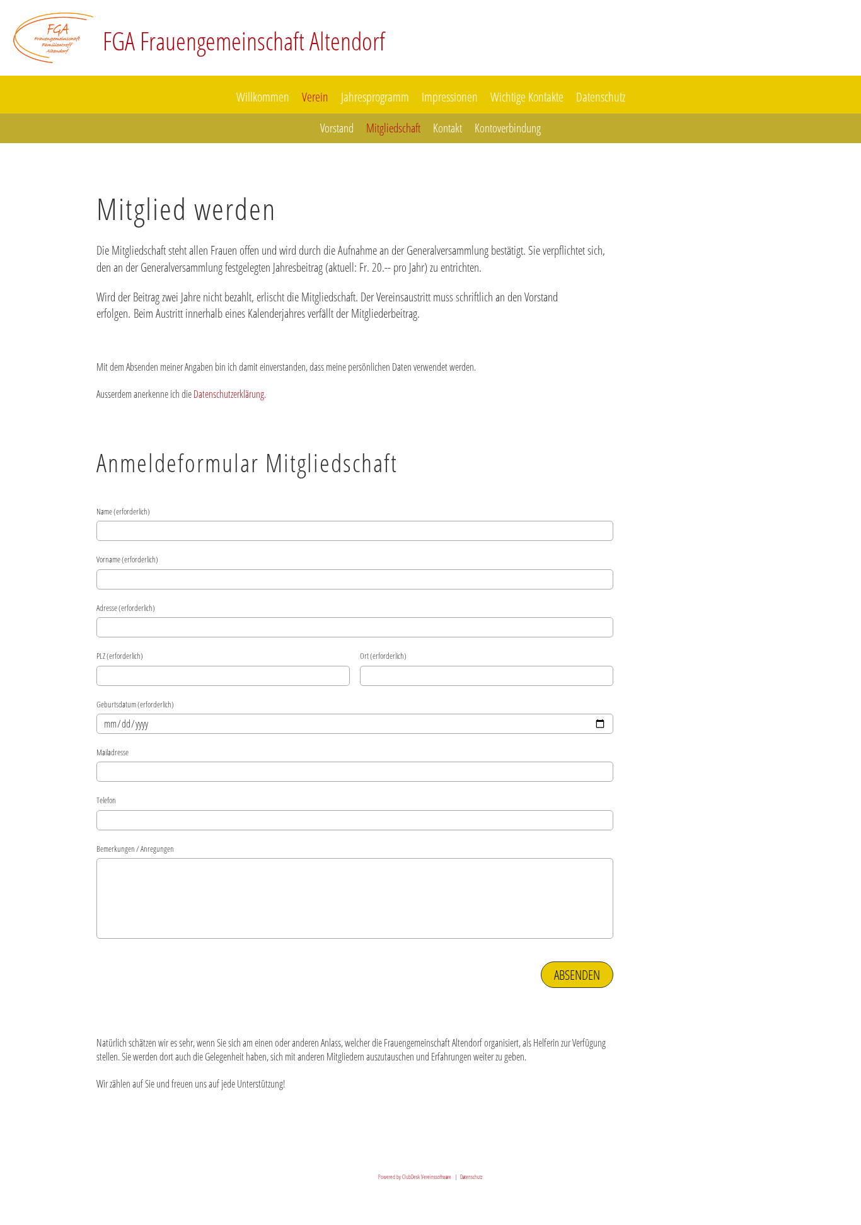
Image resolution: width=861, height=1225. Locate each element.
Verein (315, 96)
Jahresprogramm (375, 96)
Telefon (106, 800)
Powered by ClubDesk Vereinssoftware (414, 1177)
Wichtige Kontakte (526, 96)
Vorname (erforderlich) (127, 559)
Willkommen (262, 96)
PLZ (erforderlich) (119, 655)
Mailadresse (112, 752)
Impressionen (450, 96)
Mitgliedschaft (393, 128)
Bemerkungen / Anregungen (135, 848)
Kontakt (447, 128)
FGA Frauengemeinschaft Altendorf (244, 40)
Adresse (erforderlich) (125, 607)
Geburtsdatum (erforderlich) (135, 704)
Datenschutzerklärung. (230, 394)
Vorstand (337, 128)
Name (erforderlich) (123, 511)
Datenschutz (600, 96)
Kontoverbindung (508, 128)
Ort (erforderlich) (383, 655)
